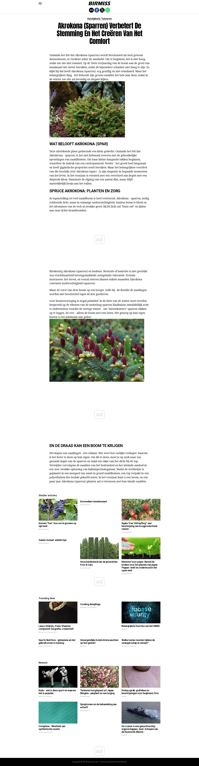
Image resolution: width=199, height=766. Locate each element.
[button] (40, 3)
